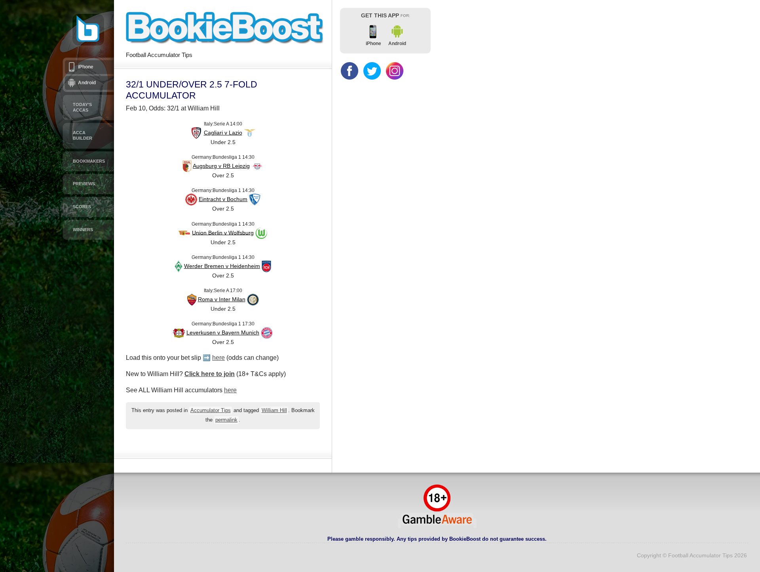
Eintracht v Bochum (223, 199)
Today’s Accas (82, 107)
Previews (84, 183)
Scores (82, 206)
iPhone (85, 67)
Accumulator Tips (210, 410)
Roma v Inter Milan (221, 299)
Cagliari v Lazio (223, 132)
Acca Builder (82, 135)
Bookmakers (89, 161)
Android (87, 83)
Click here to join (209, 374)
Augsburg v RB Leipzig (221, 166)
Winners (83, 229)
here (218, 357)
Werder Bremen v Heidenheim (222, 266)
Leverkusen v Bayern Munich (222, 332)
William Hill (274, 410)
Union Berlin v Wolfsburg (223, 232)
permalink (226, 420)
